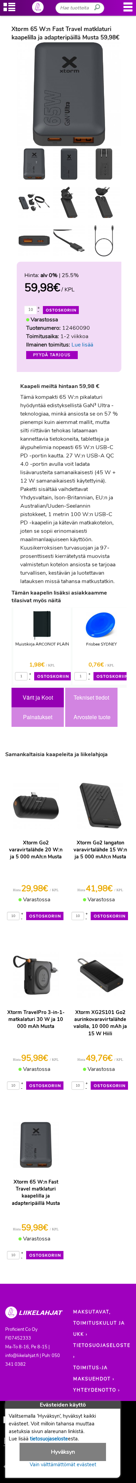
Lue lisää (82, 345)
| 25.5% (59, 275)
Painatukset (37, 717)
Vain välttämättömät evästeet (63, 1464)
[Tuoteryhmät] (9, 10)
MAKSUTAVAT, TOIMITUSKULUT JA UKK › (99, 1323)
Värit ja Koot (38, 697)
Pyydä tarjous (52, 355)
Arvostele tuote (92, 717)
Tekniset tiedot (91, 697)
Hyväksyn (63, 1452)
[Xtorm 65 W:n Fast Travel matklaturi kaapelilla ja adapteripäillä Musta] (34, 164)
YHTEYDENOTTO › (96, 1390)
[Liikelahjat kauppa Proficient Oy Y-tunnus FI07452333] (34, 1315)
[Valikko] (128, 10)
